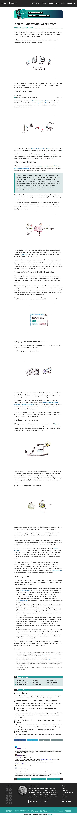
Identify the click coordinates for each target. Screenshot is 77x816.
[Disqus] (38, 761)
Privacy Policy (50, 814)
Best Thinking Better (22, 684)
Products (64, 798)
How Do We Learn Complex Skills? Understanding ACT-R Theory (38, 721)
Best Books (50, 684)
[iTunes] (10, 793)
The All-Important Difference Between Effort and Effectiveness (36, 709)
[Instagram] (7, 789)
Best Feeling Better (52, 682)
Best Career (35, 682)
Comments (25, 27)
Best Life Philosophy (22, 682)
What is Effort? (22, 693)
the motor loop (23, 254)
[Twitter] (7, 796)
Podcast (64, 799)
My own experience (25, 590)
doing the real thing (57, 570)
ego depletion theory (43, 103)
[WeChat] (7, 803)
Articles (64, 794)
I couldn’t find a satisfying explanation (40, 101)
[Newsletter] (10, 799)
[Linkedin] (10, 789)
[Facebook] (7, 799)
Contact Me (43, 801)
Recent (63, 788)
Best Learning (20, 680)
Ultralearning (65, 790)
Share (31, 27)
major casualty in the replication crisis (40, 148)
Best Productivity (37, 684)
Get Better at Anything (67, 792)
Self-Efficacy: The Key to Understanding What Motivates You (35, 731)
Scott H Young (10, 4)
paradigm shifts (23, 600)
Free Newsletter (66, 801)
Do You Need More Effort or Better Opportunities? (36, 701)
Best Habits (35, 680)
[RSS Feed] (10, 803)
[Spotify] (7, 793)
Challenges (64, 796)
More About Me (33, 801)
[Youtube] (10, 796)
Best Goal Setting (52, 680)
